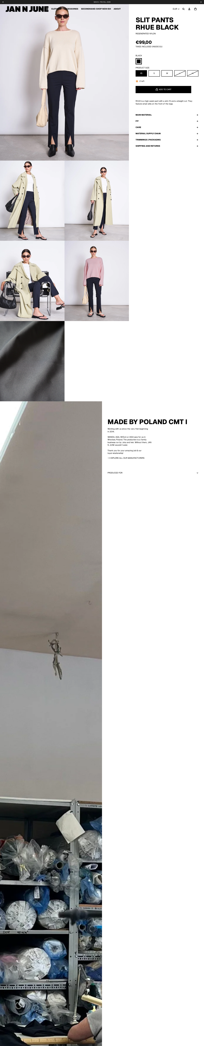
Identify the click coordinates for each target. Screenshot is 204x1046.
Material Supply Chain (148, 133)
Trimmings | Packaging (148, 139)
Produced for (115, 473)
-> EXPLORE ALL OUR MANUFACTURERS (126, 458)
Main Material (144, 115)
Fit (137, 121)
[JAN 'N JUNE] (27, 9)
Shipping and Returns (148, 146)
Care (138, 127)
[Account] (189, 9)
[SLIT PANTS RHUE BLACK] (139, 61)
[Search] (183, 9)
